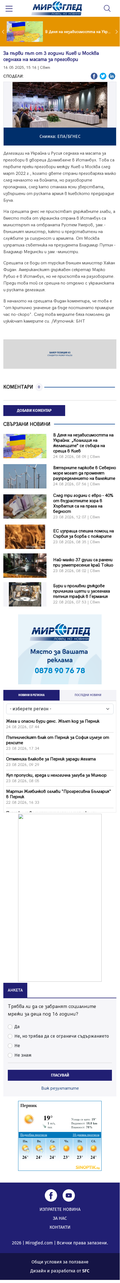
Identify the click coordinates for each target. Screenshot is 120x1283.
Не (17, 1045)
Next (117, 31)
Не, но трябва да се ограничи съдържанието (61, 1036)
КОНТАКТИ (60, 1227)
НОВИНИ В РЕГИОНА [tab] (31, 695)
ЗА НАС (60, 1218)
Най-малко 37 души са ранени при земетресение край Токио (83, 562)
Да (17, 1026)
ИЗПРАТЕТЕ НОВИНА (60, 1209)
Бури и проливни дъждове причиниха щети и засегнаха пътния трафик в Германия (81, 591)
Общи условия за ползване (60, 1262)
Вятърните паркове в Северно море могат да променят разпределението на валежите (84, 473)
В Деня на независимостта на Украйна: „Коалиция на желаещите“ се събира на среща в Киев (83, 443)
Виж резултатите (60, 1088)
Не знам (22, 1055)
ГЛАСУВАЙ (60, 1075)
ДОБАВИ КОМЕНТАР (34, 410)
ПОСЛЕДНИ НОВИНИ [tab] (88, 695)
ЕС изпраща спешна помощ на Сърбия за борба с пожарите (83, 533)
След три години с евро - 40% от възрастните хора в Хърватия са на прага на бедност (83, 503)
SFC (85, 1270)
